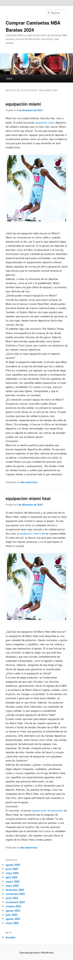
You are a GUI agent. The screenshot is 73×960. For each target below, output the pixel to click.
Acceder (10, 937)
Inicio (9, 78)
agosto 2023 (13, 910)
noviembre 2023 (15, 902)
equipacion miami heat (28, 498)
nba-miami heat (28, 482)
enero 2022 (12, 923)
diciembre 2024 (15, 890)
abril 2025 (11, 877)
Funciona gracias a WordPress (36, 952)
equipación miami (23, 104)
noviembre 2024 (15, 894)
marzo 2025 (12, 881)
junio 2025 (12, 869)
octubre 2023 (13, 906)
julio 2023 (11, 915)
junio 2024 (12, 898)
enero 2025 (12, 885)
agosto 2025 (13, 865)
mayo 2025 (12, 873)
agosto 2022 (13, 919)
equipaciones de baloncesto (47, 810)
